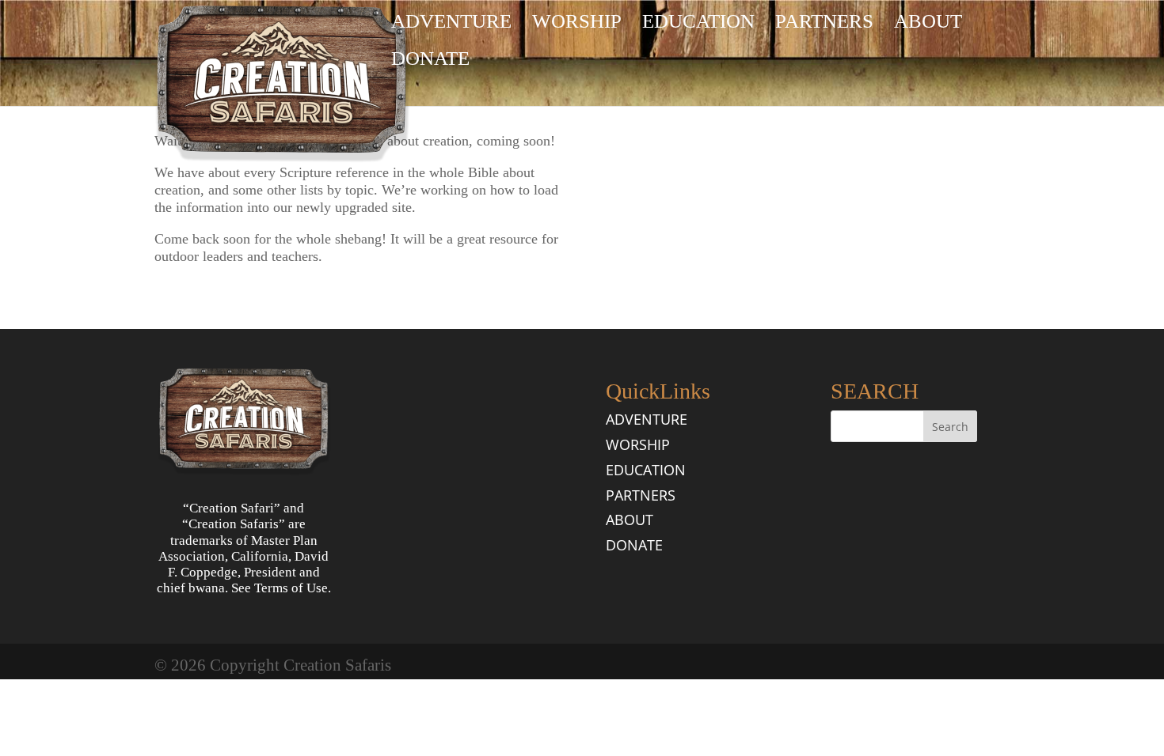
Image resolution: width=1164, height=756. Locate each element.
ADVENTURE (451, 24)
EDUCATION (698, 24)
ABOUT (928, 24)
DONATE (430, 61)
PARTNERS (824, 24)
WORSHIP (577, 24)
